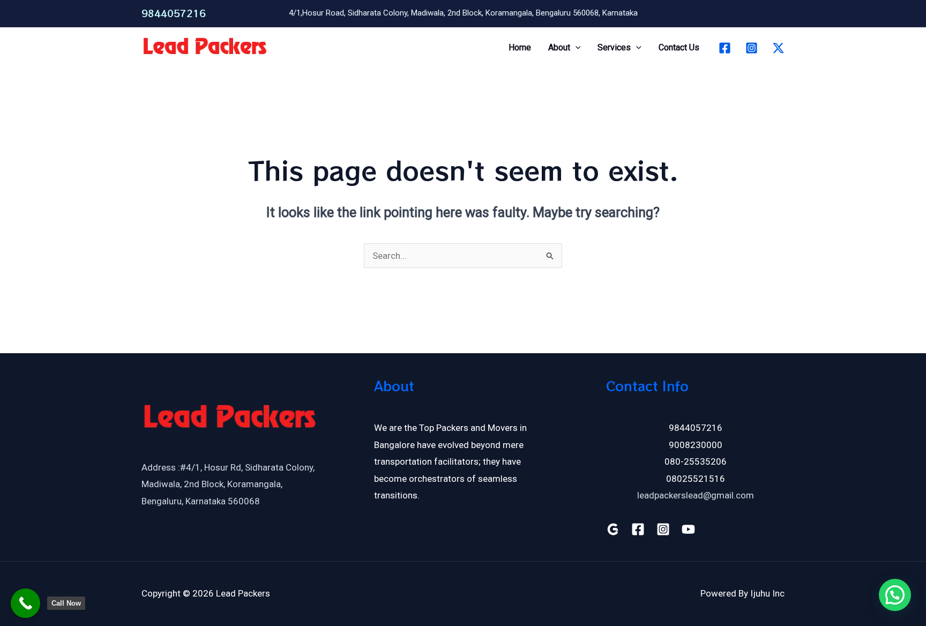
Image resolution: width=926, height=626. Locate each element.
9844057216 (173, 13)
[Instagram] (751, 48)
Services (614, 47)
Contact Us (679, 47)
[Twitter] (778, 48)
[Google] (612, 529)
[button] (575, 47)
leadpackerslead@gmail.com (695, 495)
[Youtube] (688, 529)
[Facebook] (725, 48)
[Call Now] (25, 603)
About (559, 47)
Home (520, 47)
